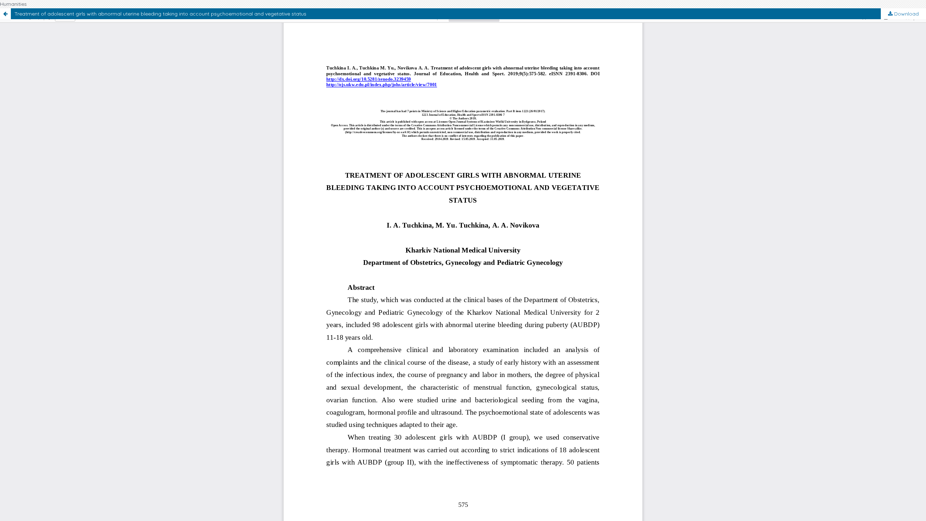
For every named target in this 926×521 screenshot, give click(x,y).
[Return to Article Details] (5, 13)
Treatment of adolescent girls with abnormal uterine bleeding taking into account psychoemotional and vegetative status (160, 13)
